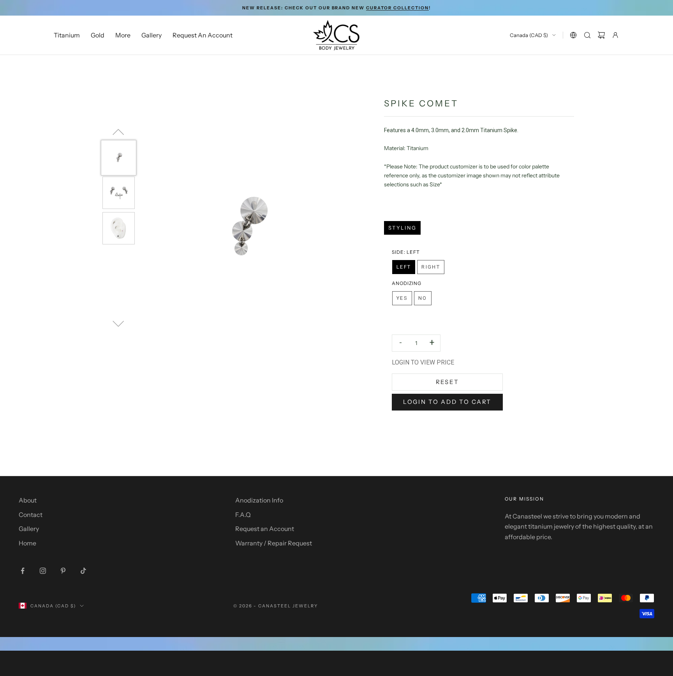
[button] (403, 267)
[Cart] (601, 35)
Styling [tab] (402, 228)
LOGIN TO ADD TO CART (447, 401)
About (28, 500)
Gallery (151, 35)
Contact (30, 515)
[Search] (587, 35)
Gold (97, 35)
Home (27, 543)
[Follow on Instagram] (43, 571)
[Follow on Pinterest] (63, 571)
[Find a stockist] (573, 35)
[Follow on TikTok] (83, 571)
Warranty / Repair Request (273, 543)
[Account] (615, 35)
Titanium (67, 35)
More (122, 35)
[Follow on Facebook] (22, 571)
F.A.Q (243, 515)
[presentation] (406, 252)
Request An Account (203, 35)
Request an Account (264, 529)
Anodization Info (259, 500)
